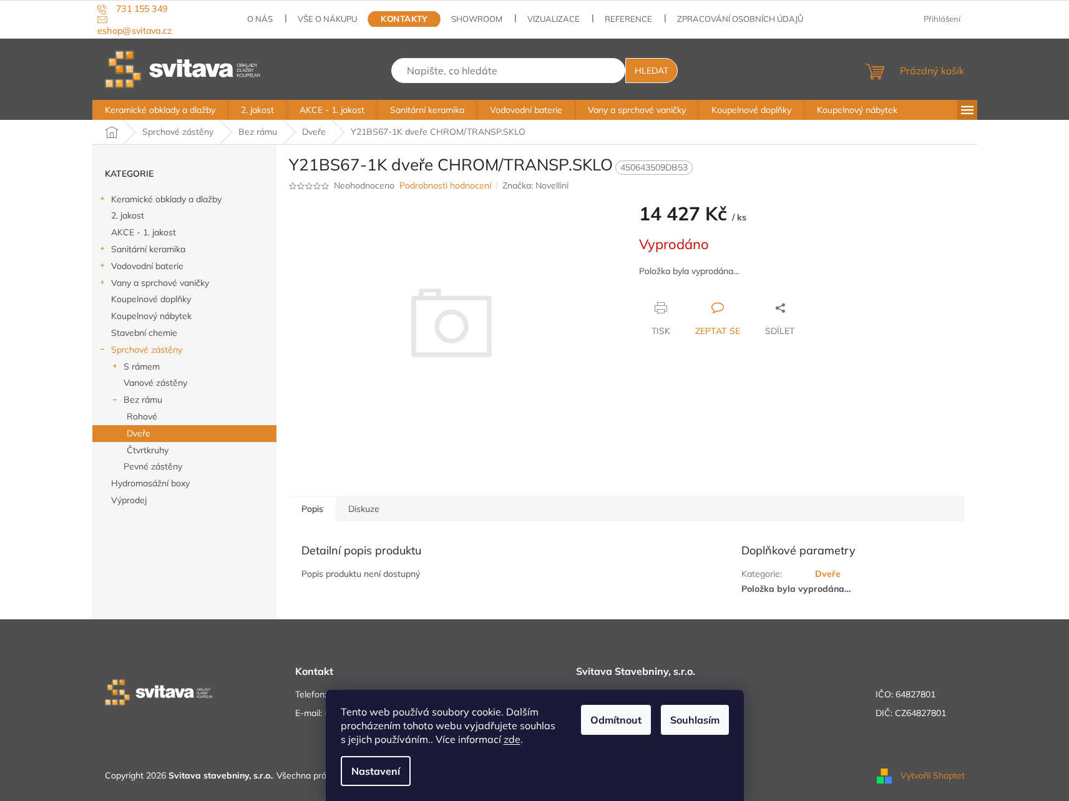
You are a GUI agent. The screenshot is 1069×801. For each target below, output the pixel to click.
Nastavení (375, 771)
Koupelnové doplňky (151, 299)
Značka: (535, 185)
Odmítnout (616, 720)
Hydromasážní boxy (150, 483)
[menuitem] (160, 110)
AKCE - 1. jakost (143, 232)
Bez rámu (143, 399)
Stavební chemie (144, 332)
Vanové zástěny (155, 382)
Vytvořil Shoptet (933, 774)
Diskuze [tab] (363, 508)
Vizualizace (553, 19)
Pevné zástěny (153, 466)
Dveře (138, 433)
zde (512, 739)
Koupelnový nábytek (151, 316)
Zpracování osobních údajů (740, 19)
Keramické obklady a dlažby (166, 199)
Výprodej (129, 500)
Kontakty (404, 19)
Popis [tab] (312, 508)
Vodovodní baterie (147, 266)
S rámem (142, 366)
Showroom (476, 19)
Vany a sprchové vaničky (160, 282)
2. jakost (127, 215)
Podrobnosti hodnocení (445, 185)
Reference (628, 19)
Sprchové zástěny (146, 349)
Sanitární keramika (148, 249)
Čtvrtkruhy (147, 450)
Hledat (651, 70)
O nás (260, 19)
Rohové (142, 416)
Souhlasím (695, 720)
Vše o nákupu (327, 19)
